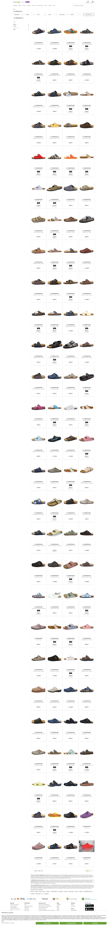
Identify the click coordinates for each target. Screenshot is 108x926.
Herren (14, 26)
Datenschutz (26, 907)
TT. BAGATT (60, 891)
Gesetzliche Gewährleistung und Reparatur (47, 910)
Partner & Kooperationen (15, 909)
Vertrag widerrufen (42, 909)
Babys (58, 906)
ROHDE (32, 891)
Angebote (59, 904)
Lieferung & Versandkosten (44, 904)
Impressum (26, 910)
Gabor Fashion (71, 891)
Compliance (26, 909)
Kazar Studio (38, 893)
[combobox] (83, 5)
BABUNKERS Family (88, 891)
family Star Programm (14, 904)
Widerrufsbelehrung (28, 906)
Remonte (48, 891)
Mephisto (81, 891)
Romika (65, 891)
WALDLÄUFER (54, 891)
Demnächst (73, 906)
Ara (42, 893)
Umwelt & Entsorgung (43, 907)
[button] (92, 2)
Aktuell (72, 904)
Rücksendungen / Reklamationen (45, 906)
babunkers (47, 893)
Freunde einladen (13, 906)
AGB (25, 904)
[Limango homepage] (16, 2)
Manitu (76, 891)
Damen (14, 24)
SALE (14, 29)
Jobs (11, 910)
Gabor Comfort (42, 891)
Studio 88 (32, 893)
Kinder (58, 907)
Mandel (36, 891)
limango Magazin (13, 907)
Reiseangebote (74, 910)
